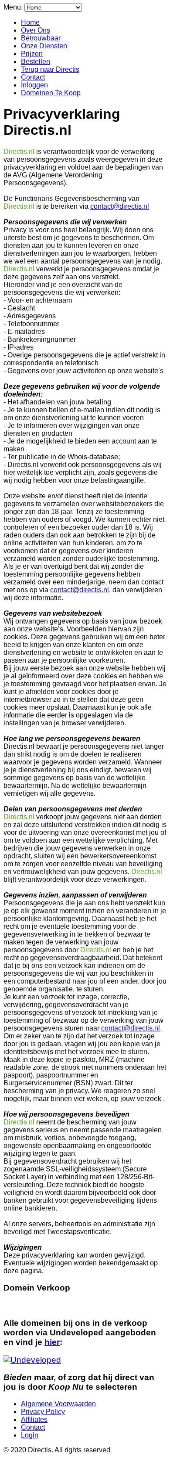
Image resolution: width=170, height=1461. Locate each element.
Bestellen (35, 61)
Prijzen (32, 53)
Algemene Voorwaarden (58, 1404)
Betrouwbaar (41, 38)
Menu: (13, 7)
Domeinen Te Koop (51, 93)
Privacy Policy (43, 1411)
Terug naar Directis (50, 69)
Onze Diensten (44, 46)
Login (29, 1435)
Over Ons (35, 30)
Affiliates (34, 1419)
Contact (33, 77)
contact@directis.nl (119, 206)
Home (30, 22)
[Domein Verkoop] (32, 1359)
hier (52, 1342)
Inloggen (34, 85)
